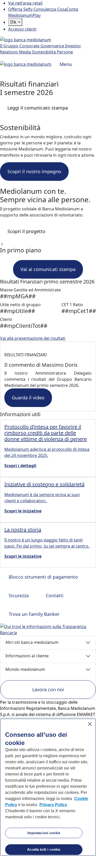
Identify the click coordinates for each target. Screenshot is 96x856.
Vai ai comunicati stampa (48, 269)
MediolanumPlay (24, 15)
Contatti (54, 595)
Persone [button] (65, 52)
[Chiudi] (89, 724)
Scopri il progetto (26, 231)
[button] (48, 244)
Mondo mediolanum (25, 669)
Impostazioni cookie (43, 833)
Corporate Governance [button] (42, 46)
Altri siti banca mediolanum (31, 642)
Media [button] (25, 52)
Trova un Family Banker (33, 614)
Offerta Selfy (21, 9)
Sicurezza (18, 595)
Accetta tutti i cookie (43, 849)
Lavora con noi (48, 689)
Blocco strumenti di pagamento (42, 577)
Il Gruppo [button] (9, 46)
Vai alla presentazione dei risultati (32, 338)
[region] (48, 787)
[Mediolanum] (25, 39)
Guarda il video (28, 398)
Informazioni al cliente (27, 656)
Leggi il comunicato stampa (37, 108)
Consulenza (45, 9)
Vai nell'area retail (25, 3)
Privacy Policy (53, 805)
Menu (66, 64)
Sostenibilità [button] (44, 52)
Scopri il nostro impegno (34, 171)
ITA (13, 22)
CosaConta (67, 9)
